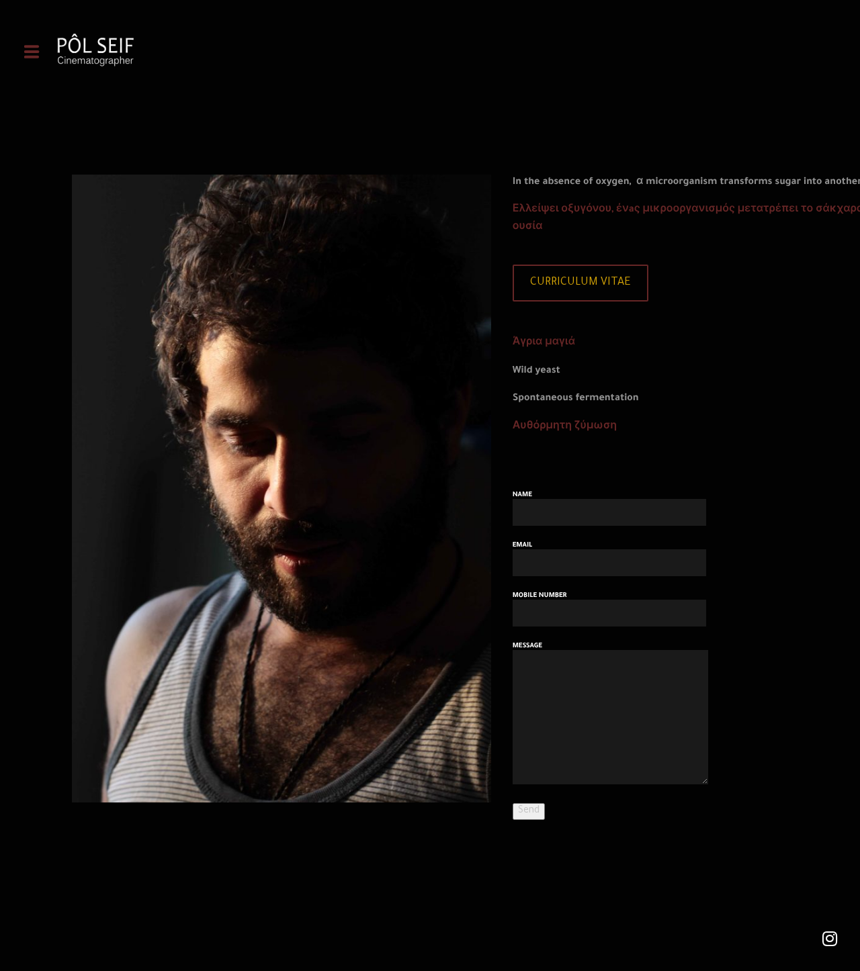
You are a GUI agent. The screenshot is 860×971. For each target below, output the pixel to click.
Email (523, 545)
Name (522, 495)
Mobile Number (540, 596)
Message (527, 646)
